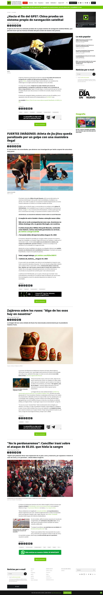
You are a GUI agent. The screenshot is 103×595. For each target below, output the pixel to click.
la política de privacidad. (85, 77)
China (21, 112)
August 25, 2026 (51, 235)
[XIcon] (83, 3)
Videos (32, 574)
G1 (27, 210)
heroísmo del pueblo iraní (37, 529)
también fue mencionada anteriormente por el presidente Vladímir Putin (39, 392)
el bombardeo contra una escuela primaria (40, 506)
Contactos (48, 572)
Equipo (47, 574)
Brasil (21, 289)
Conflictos (21, 547)
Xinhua (24, 81)
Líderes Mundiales (34, 580)
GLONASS (49, 97)
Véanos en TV (73, 3)
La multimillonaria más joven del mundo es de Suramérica (85, 56)
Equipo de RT (61, 3)
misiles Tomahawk (52, 514)
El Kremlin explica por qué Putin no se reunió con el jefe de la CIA (85, 45)
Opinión (47, 3)
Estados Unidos (47, 112)
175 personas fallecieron (33, 508)
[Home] (9, 3)
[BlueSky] (87, 3)
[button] (86, 17)
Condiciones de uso (50, 579)
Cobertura (48, 576)
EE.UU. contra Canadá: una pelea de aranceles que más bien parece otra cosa (86, 131)
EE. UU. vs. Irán (29, 547)
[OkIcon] (89, 3)
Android (62, 570)
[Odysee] (84, 574)
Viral (35, 3)
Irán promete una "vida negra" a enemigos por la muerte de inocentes (20, 531)
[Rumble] (81, 3)
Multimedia (53, 3)
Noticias (31, 3)
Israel (49, 547)
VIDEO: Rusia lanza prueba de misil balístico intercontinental (84, 40)
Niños (54, 547)
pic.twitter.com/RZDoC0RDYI (45, 255)
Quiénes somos (49, 570)
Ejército (26, 112)
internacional (55, 112)
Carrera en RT (48, 578)
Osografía (80, 114)
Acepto (83, 77)
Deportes (26, 289)
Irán (44, 547)
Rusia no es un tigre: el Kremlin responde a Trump (20, 389)
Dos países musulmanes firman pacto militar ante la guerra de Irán (85, 51)
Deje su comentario (40, 124)
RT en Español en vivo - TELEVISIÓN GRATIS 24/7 (85, 25)
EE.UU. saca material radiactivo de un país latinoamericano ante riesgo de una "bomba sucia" (86, 62)
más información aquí (56, 592)
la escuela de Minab (41, 511)
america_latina (34, 289)
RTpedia (32, 578)
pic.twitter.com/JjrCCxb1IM (29, 232)
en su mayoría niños (50, 508)
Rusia (27, 422)
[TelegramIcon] (85, 3)
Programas (40, 3)
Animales (21, 422)
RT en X (17, 586)
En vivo (25, 3)
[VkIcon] (79, 3)
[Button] (67, 2)
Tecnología (39, 112)
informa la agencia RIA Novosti (34, 375)
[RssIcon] (95, 574)
